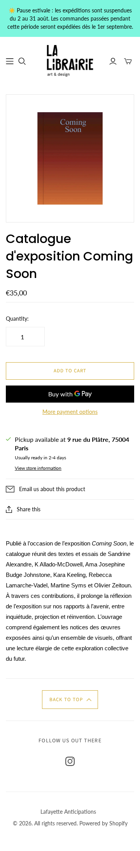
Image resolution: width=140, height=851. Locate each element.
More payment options (70, 411)
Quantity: (17, 318)
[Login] (113, 61)
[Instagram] (70, 761)
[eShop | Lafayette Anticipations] (70, 60)
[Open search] (22, 61)
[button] (70, 699)
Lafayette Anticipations (68, 811)
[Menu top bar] (10, 61)
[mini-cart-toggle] (128, 61)
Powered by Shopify (103, 823)
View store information (38, 468)
